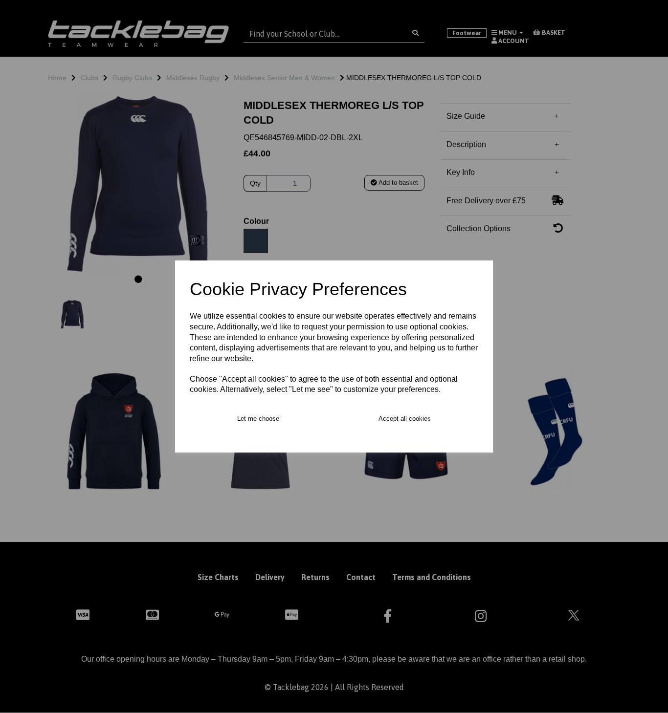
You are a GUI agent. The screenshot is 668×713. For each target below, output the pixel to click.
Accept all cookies (405, 418)
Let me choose (258, 418)
